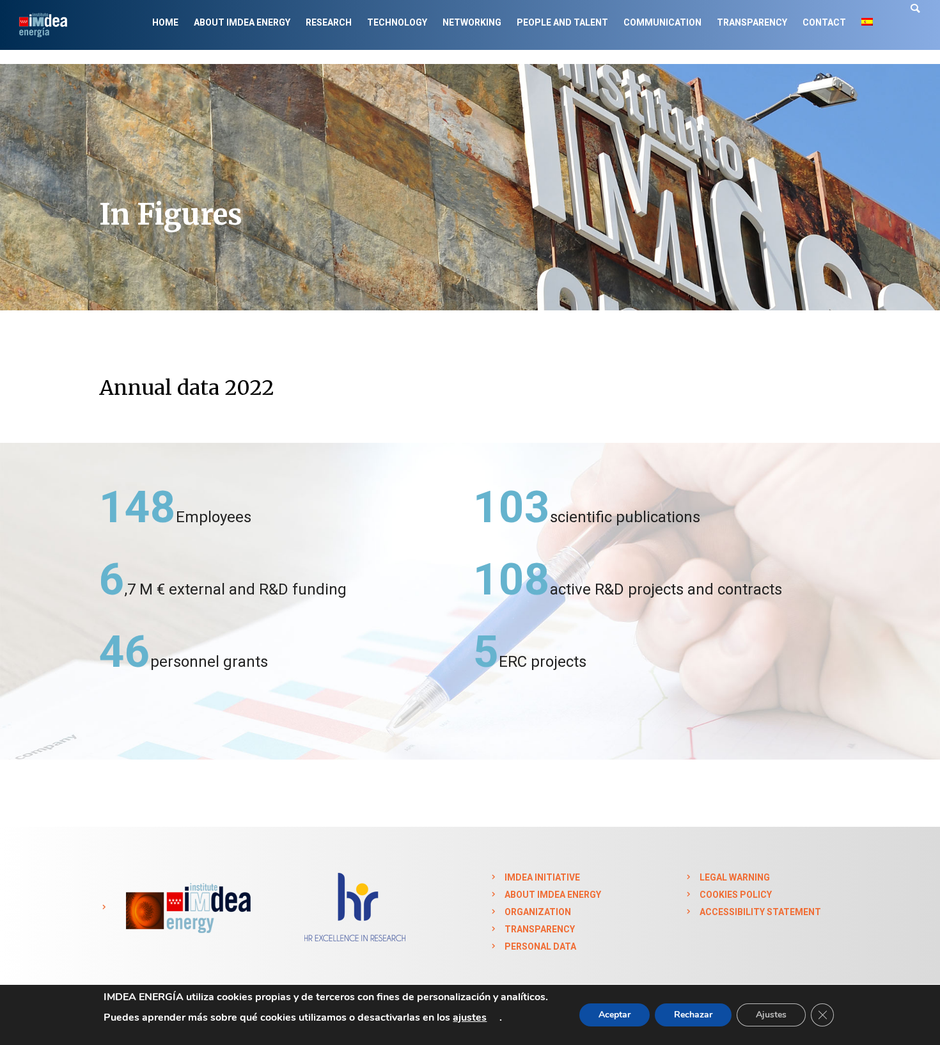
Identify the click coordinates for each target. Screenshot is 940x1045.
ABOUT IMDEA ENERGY (242, 22)
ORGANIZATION (538, 912)
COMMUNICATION (662, 22)
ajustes (470, 1017)
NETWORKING (472, 22)
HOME (165, 22)
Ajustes (771, 1015)
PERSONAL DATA (540, 946)
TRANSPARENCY (752, 22)
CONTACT (824, 22)
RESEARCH (329, 22)
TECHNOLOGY (397, 22)
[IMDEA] (186, 907)
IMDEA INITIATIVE (542, 877)
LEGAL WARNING (735, 877)
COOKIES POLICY (736, 894)
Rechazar (693, 1015)
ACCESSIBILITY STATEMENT (760, 912)
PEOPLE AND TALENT (562, 22)
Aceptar (615, 1015)
